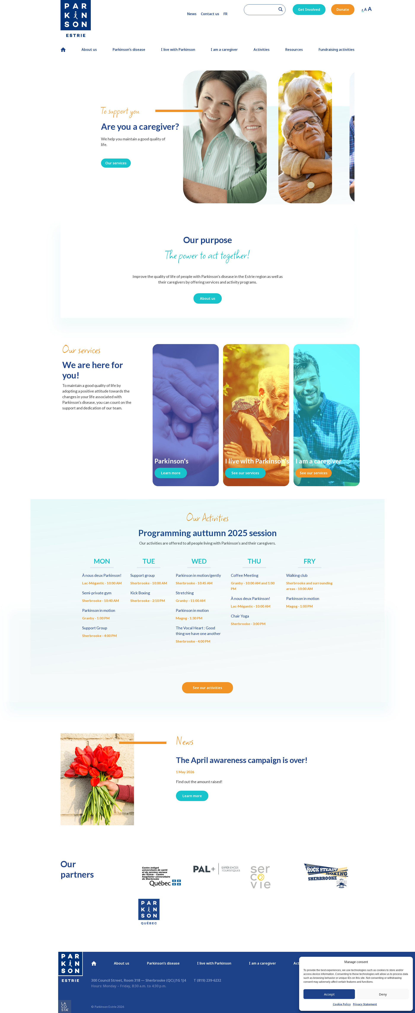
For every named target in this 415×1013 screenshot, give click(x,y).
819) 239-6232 (209, 980)
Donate (343, 9)
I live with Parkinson (178, 49)
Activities (262, 49)
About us (89, 49)
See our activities (207, 687)
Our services (75, 163)
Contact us (210, 13)
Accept (329, 994)
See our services (245, 473)
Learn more (170, 473)
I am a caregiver (224, 49)
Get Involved (309, 9)
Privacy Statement (365, 1004)
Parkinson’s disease (129, 49)
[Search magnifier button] (281, 9)
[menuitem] (225, 13)
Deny (383, 994)
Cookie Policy (342, 1004)
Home (63, 49)
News (191, 13)
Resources (294, 49)
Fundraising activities (336, 49)
